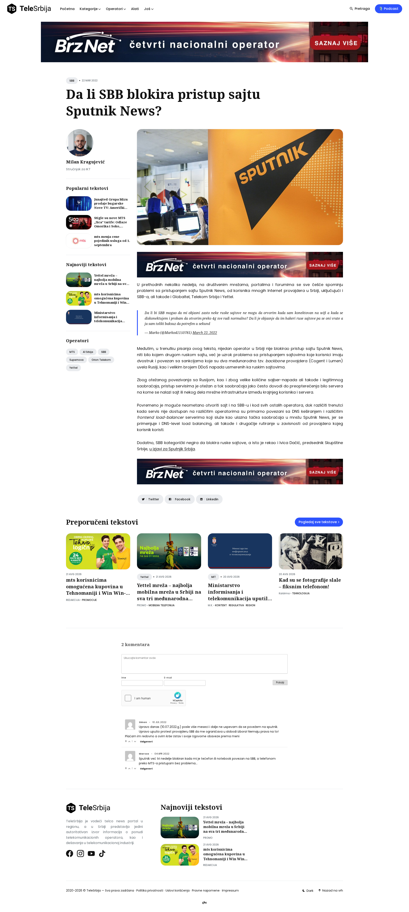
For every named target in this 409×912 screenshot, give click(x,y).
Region (250, 605)
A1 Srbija (88, 352)
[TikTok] (102, 853)
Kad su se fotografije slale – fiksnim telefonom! (310, 583)
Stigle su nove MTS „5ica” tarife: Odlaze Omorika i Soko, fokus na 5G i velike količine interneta (110, 226)
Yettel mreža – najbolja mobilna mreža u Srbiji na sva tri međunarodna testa (111, 283)
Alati (135, 8)
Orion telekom (101, 360)
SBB (71, 80)
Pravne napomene (206, 890)
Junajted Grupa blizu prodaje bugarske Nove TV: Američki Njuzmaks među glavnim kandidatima (111, 207)
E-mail (168, 677)
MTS (72, 352)
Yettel (73, 367)
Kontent (221, 605)
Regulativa (236, 605)
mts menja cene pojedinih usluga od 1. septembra (112, 240)
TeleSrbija (93, 890)
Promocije (89, 600)
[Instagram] (80, 853)
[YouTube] (91, 853)
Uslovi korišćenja (178, 890)
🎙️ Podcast (388, 8)
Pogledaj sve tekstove (318, 521)
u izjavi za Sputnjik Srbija (172, 449)
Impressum (230, 890)
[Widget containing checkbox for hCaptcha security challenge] (153, 698)
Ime (123, 677)
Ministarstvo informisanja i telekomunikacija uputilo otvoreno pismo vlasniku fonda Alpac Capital (111, 323)
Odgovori (146, 741)
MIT (213, 577)
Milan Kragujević (85, 162)
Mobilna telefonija (161, 605)
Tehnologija (301, 593)
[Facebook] (69, 853)
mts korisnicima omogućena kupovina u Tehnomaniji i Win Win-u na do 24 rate (111, 300)
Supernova (76, 360)
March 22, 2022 (205, 332)
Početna (67, 8)
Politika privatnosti (149, 890)
